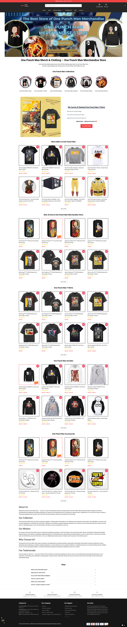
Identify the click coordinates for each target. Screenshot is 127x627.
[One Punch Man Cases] (25, 82)
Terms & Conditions (46, 608)
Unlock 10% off (3, 620)
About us (44, 606)
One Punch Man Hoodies (71, 91)
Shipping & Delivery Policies (71, 606)
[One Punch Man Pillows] (86, 82)
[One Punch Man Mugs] (56, 82)
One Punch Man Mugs (56, 91)
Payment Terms (68, 608)
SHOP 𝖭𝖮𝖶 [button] (87, 126)
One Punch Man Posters (101, 91)
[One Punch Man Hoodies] (71, 82)
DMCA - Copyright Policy (47, 612)
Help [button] (124, 625)
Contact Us (67, 612)
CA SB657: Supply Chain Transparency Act (51, 614)
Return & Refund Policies (70, 610)
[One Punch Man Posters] (101, 82)
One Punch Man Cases (25, 91)
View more (63, 208)
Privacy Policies (45, 610)
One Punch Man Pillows (86, 91)
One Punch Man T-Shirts (40, 91)
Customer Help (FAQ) (69, 614)
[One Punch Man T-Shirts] (40, 82)
